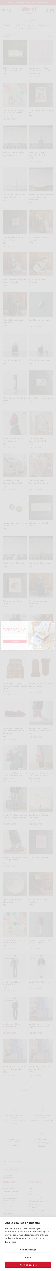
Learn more (10, 1241)
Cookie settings (28, 1249)
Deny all (28, 1257)
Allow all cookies (28, 1264)
